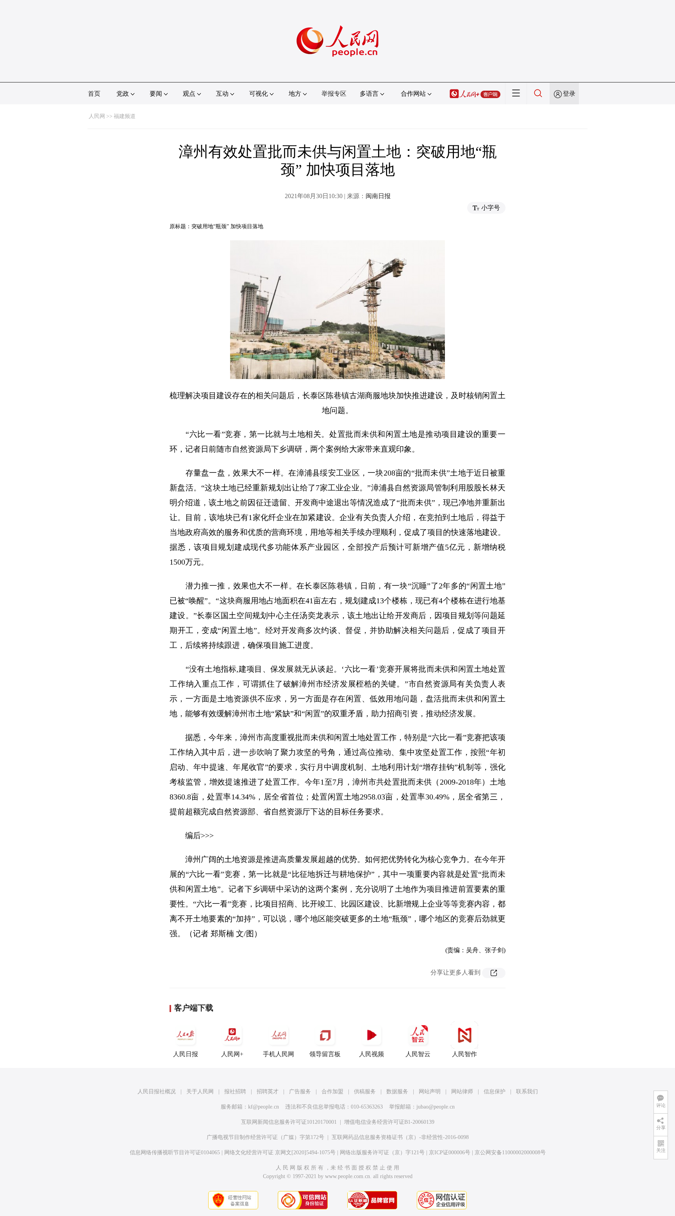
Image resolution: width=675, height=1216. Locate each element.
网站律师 (462, 1091)
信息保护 (494, 1091)
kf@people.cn (263, 1107)
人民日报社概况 (157, 1091)
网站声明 (430, 1091)
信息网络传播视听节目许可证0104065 (175, 1152)
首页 (94, 93)
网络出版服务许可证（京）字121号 (382, 1152)
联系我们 (527, 1091)
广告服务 (300, 1091)
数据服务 (397, 1091)
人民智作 (464, 1054)
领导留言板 (325, 1054)
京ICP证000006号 (449, 1152)
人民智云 (417, 1054)
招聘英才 (268, 1091)
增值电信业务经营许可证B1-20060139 (389, 1122)
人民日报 (185, 1054)
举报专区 (333, 93)
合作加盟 (332, 1091)
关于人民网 (200, 1091)
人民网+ (232, 1054)
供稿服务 (365, 1091)
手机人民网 (278, 1054)
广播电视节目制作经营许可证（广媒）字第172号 (265, 1137)
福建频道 (125, 116)
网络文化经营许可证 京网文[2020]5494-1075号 (280, 1152)
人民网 (97, 116)
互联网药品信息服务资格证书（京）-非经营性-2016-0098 (400, 1137)
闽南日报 (378, 196)
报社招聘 (235, 1091)
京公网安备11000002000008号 (510, 1152)
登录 (569, 93)
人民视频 (371, 1054)
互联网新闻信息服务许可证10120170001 (289, 1122)
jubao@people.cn (435, 1107)
